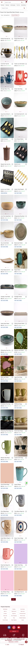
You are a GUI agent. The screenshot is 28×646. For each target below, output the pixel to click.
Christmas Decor (23, 613)
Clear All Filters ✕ (15, 15)
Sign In (14, 631)
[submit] (24, 8)
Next (13, 599)
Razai (5, 617)
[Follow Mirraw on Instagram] (14, 627)
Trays (14, 617)
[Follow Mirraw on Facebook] (9, 627)
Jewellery (23, 5)
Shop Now (8, 35)
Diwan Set (5, 615)
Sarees (7, 5)
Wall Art (5, 611)
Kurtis (18, 5)
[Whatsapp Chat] (26, 482)
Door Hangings (14, 615)
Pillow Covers (22, 615)
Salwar (2, 5)
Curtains (5, 613)
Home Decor (22, 609)
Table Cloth (23, 611)
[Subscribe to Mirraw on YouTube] (18, 627)
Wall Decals (5, 609)
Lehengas (12, 5)
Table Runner (14, 611)
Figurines (14, 613)
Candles (13, 609)
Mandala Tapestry (22, 617)
